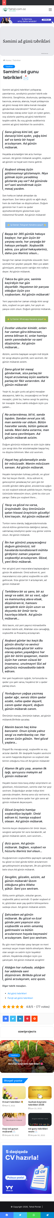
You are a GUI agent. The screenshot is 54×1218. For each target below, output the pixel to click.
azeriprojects (27, 1031)
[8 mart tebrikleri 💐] (14, 1092)
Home (8, 60)
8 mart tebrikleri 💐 (12, 1101)
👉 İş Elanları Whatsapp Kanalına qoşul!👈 (26, 319)
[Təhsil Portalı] (14, 9)
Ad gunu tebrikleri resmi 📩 (38, 1130)
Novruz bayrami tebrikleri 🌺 (25, 1064)
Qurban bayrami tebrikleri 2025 (37, 1103)
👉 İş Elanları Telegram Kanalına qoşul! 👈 (27, 225)
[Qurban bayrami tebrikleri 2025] (40, 1092)
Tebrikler (17, 60)
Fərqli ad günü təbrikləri (20, 998)
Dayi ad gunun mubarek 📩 (10, 1130)
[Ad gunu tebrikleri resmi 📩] (40, 1119)
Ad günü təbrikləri (17, 993)
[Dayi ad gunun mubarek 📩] (14, 1119)
